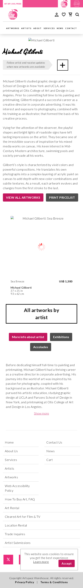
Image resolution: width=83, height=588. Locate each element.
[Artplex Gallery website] (76, 3)
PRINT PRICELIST (62, 197)
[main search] (77, 15)
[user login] (56, 14)
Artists (26, 28)
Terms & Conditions (54, 582)
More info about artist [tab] (28, 337)
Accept (67, 563)
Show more (41, 413)
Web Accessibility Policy (17, 488)
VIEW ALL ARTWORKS (23, 197)
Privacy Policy (24, 582)
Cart (49, 460)
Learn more (41, 561)
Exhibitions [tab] (61, 337)
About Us (11, 451)
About (37, 28)
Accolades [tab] (40, 347)
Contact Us (54, 442)
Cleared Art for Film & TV (22, 516)
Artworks (12, 28)
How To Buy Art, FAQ (20, 499)
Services (49, 28)
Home (9, 442)
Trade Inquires (15, 534)
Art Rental (12, 508)
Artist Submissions (17, 542)
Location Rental (16, 525)
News (60, 28)
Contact (71, 28)
